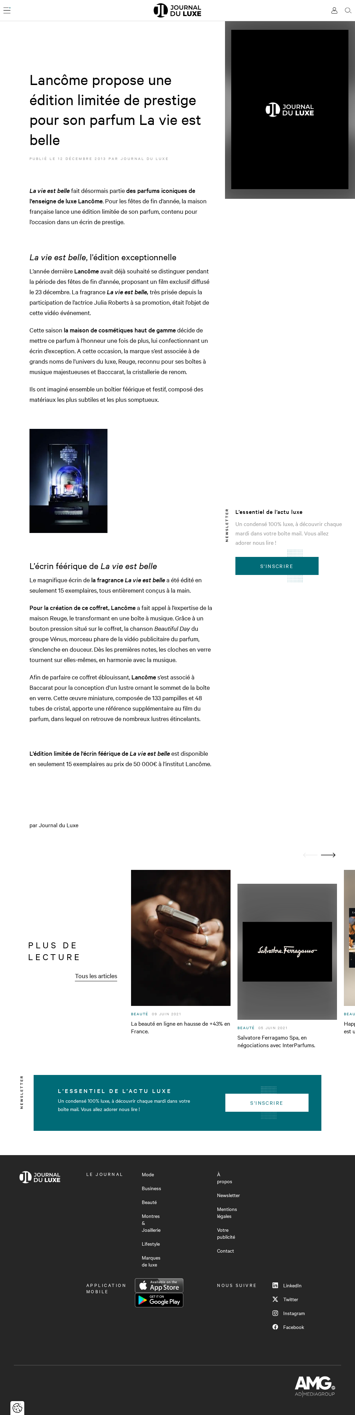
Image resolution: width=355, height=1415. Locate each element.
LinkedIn (292, 1285)
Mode (148, 1174)
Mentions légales (227, 1212)
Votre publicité (226, 1233)
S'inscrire (276, 565)
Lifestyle (151, 1243)
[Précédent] (310, 855)
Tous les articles (96, 976)
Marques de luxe (151, 1261)
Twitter (290, 1299)
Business (151, 1188)
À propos (224, 1178)
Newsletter (228, 1195)
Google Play (159, 1300)
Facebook (293, 1326)
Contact (225, 1250)
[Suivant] (328, 855)
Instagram (294, 1313)
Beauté (149, 1201)
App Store (159, 1285)
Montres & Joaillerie (151, 1222)
